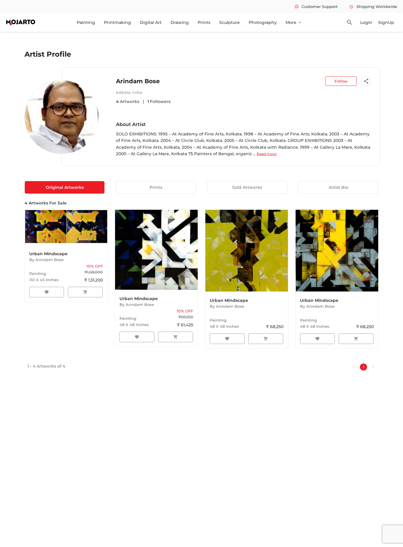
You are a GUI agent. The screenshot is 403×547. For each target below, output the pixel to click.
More (294, 22)
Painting (86, 22)
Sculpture (229, 22)
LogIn (366, 22)
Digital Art (151, 22)
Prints (204, 22)
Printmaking (117, 22)
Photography (263, 22)
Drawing (180, 22)
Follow (341, 81)
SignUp (386, 22)
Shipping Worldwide (373, 6)
